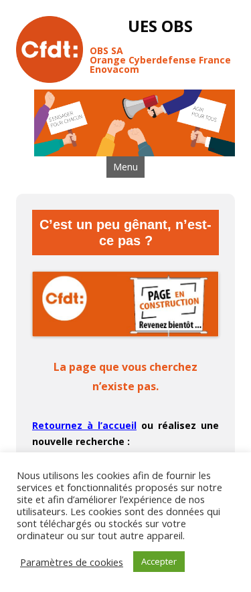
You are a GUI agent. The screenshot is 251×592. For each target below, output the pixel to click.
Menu (125, 166)
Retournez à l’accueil (84, 425)
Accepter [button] (159, 561)
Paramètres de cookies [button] (71, 562)
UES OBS (160, 26)
